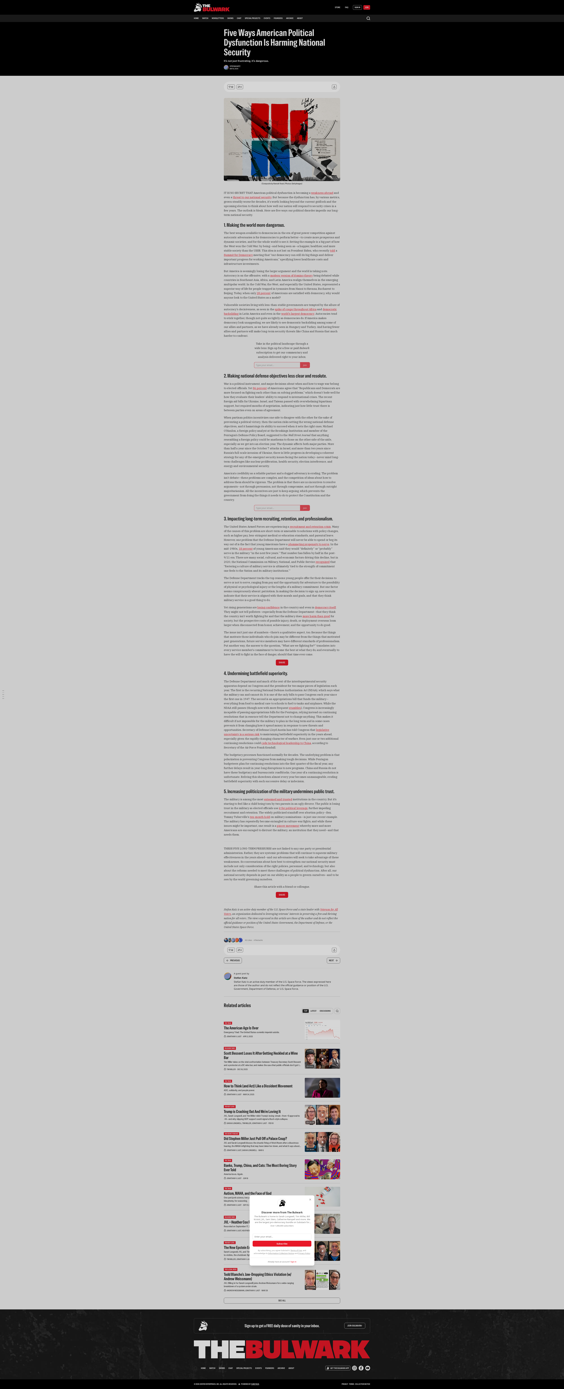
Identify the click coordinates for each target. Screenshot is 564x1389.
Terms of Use (296, 1250)
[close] (310, 1199)
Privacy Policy (304, 1253)
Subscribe (282, 1243)
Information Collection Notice (281, 1253)
